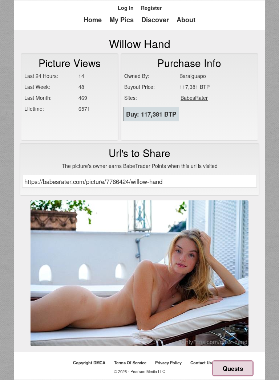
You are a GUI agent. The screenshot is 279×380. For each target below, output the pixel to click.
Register (151, 7)
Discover (155, 19)
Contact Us (201, 362)
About (186, 19)
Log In (126, 7)
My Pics (121, 19)
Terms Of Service (130, 362)
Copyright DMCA (89, 362)
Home (93, 19)
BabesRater (194, 97)
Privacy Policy (168, 362)
